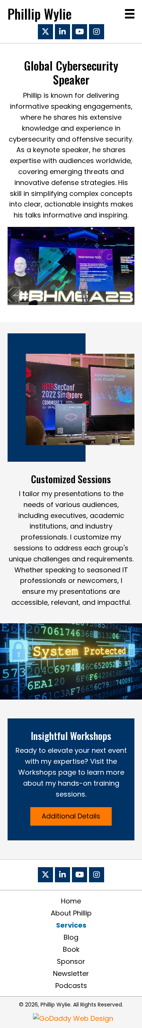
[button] (45, 31)
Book (71, 949)
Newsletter (71, 973)
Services (71, 925)
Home (71, 901)
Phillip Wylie (40, 13)
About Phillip (71, 913)
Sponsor (71, 961)
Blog (71, 937)
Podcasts (71, 986)
